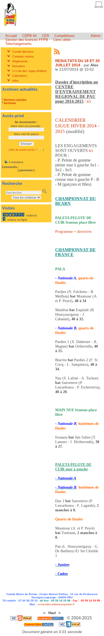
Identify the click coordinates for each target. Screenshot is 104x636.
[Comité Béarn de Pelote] (10, 26)
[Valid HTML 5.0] (21, 618)
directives (84, 232)
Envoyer (26, 143)
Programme (64, 232)
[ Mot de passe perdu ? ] (26, 149)
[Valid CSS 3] (69, 624)
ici (91, 150)
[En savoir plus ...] (39, 624)
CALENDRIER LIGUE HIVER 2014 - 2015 (77, 125)
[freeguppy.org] (51, 618)
